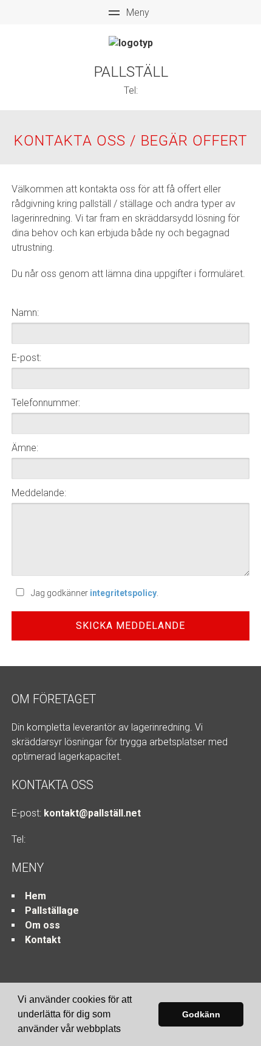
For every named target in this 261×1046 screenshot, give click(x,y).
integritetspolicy (123, 593)
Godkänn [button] (201, 1014)
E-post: (26, 357)
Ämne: (25, 448)
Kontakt (43, 940)
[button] (125, 1030)
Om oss (42, 925)
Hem (35, 896)
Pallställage (52, 910)
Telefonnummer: (46, 403)
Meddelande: (39, 493)
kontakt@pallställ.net (92, 813)
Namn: (25, 312)
